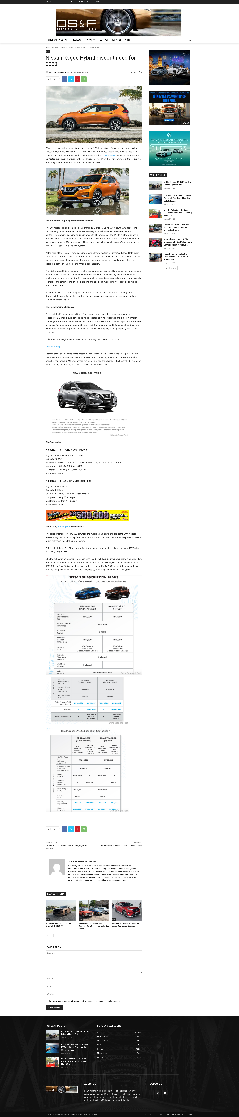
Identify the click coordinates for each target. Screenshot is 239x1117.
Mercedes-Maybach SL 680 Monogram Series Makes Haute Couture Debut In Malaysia (178, 242)
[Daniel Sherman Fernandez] (47, 72)
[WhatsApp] (84, 79)
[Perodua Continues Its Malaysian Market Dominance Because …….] (127, 910)
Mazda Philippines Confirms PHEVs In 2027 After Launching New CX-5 (178, 213)
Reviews (55, 47)
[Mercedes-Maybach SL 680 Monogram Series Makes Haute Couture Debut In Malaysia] (155, 242)
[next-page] (52, 935)
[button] (190, 40)
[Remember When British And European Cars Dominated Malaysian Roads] (94, 910)
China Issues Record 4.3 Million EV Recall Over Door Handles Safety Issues (178, 198)
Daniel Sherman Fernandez (61, 72)
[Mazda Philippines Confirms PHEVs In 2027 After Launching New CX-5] (155, 213)
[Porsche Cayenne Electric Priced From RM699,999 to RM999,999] (155, 257)
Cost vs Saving (53, 346)
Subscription (64, 526)
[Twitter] (71, 79)
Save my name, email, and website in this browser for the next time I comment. (84, 1001)
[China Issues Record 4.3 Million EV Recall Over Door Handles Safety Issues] (155, 199)
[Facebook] (64, 79)
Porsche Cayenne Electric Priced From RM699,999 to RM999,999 (176, 256)
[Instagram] (158, 1092)
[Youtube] (164, 1092)
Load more (170, 268)
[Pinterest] (77, 79)
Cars (62, 47)
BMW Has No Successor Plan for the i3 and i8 (121, 846)
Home (48, 47)
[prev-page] (47, 935)
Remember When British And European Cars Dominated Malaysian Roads (94, 926)
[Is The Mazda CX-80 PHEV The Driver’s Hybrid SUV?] (61, 910)
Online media (108, 155)
